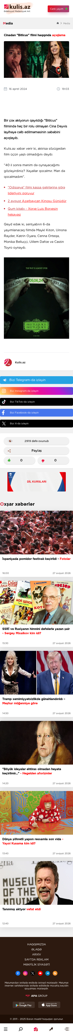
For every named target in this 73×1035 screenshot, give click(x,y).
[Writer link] (51, 1029)
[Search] (21, 1029)
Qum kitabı (33, 211)
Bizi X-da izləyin (19, 423)
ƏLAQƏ (36, 949)
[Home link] (36, 1029)
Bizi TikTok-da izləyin (22, 401)
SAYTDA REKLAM (36, 959)
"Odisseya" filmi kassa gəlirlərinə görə (36, 190)
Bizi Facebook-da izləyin (24, 412)
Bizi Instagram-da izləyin (24, 390)
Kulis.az (20, 362)
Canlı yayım (56, 8)
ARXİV (36, 954)
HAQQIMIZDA (36, 944)
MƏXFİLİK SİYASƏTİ (36, 964)
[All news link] (66, 1029)
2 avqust (37, 201)
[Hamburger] (5, 1029)
